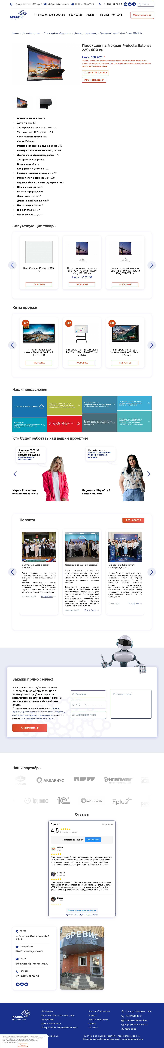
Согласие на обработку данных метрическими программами (113, 1039)
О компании (75, 15)
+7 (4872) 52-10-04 (112, 4)
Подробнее (39, 285)
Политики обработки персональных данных (37, 719)
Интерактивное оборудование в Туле (59, 1028)
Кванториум (47, 1011)
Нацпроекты (47, 1020)
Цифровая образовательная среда (57, 1015)
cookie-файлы (18, 1036)
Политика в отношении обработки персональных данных (111, 1036)
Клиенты (92, 1015)
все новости (133, 520)
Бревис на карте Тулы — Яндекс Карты (82, 915)
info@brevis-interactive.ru (58, 4)
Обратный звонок (142, 15)
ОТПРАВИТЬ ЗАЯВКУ (95, 73)
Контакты (93, 1028)
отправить (30, 728)
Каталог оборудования (51, 15)
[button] (12, 265)
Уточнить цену (94, 80)
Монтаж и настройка (98, 1020)
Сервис (91, 1024)
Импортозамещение (51, 1024)
